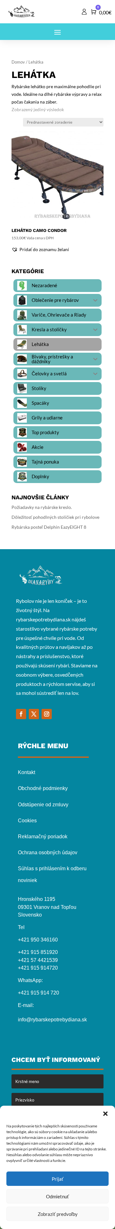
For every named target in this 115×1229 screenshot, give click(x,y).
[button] (105, 1113)
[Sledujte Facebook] (21, 714)
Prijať (58, 1179)
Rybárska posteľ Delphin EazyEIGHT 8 (49, 527)
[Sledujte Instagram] (47, 714)
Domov (18, 62)
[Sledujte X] (34, 714)
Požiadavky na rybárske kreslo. (42, 507)
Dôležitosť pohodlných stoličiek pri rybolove (55, 517)
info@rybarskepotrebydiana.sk (52, 1019)
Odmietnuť (57, 1196)
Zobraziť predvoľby (58, 1214)
